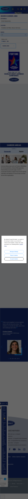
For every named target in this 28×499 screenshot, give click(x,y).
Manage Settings (14, 251)
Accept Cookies (14, 259)
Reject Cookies (14, 255)
